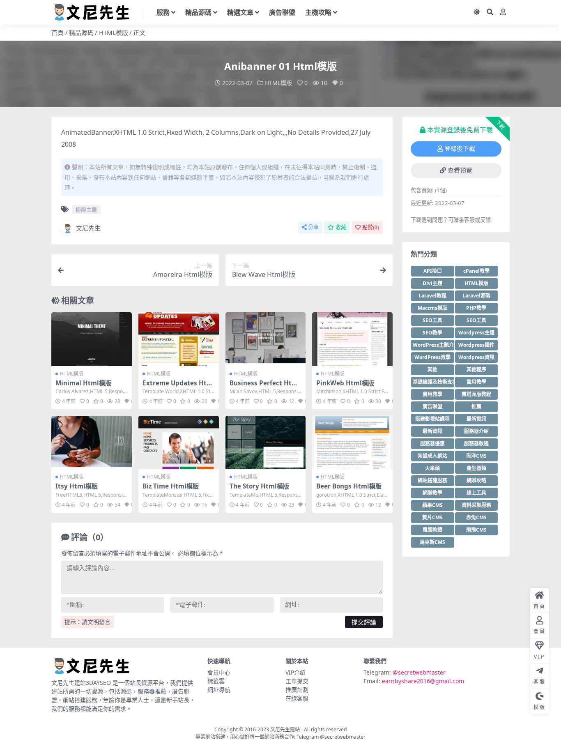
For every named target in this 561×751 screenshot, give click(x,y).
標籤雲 (216, 681)
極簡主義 (86, 209)
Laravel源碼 (476, 295)
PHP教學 (476, 307)
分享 (313, 227)
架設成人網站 (432, 455)
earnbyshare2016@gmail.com (423, 681)
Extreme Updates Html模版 (178, 386)
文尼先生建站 (285, 729)
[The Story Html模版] (265, 442)
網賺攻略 (476, 480)
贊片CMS (432, 517)
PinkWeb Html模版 (345, 383)
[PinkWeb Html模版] (352, 339)
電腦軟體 (432, 529)
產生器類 (476, 468)
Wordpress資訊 (476, 357)
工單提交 (296, 681)
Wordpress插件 (476, 344)
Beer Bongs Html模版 (349, 486)
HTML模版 (113, 32)
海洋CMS (476, 455)
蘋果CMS (432, 505)
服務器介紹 (476, 431)
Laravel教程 (432, 295)
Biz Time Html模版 (171, 486)
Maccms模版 (432, 307)
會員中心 (218, 672)
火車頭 (432, 468)
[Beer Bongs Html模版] (352, 442)
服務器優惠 (432, 443)
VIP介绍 (295, 672)
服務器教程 (476, 443)
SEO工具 (432, 320)
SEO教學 (432, 332)
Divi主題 (432, 283)
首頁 (57, 32)
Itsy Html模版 (76, 486)
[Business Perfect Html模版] (265, 339)
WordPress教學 (432, 357)
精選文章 (240, 12)
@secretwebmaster (419, 672)
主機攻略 (318, 12)
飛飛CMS (476, 529)
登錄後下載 (459, 148)
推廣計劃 (296, 689)
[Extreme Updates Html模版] (178, 339)
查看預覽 (460, 170)
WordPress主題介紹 (433, 344)
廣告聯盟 (282, 12)
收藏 (341, 227)
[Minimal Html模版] (91, 339)
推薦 (476, 406)
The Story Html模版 (259, 486)
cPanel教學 (476, 270)
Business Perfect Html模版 (265, 386)
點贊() (370, 227)
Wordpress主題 (476, 332)
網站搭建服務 (432, 480)
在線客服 (296, 698)
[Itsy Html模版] (91, 442)
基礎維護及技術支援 (433, 381)
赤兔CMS (476, 517)
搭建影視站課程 (432, 418)
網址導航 (218, 689)
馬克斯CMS (432, 542)
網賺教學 (432, 492)
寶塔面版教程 (476, 394)
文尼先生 (88, 228)
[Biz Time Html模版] (178, 442)
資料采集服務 (476, 505)
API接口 (432, 270)
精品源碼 (198, 12)
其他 (432, 369)
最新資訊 (476, 418)
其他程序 (476, 369)
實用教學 (476, 381)
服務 (163, 12)
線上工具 (476, 492)
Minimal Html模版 (83, 383)
